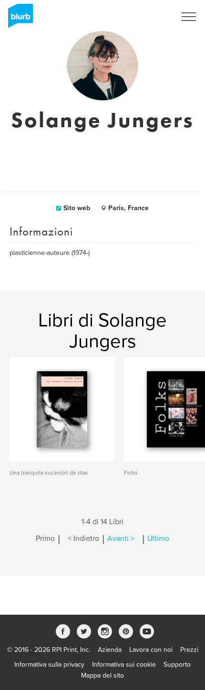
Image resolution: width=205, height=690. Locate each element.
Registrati (149, 16)
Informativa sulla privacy (49, 664)
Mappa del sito (102, 675)
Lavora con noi (151, 650)
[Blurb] (17, 19)
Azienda (110, 650)
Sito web (76, 208)
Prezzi (189, 650)
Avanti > (120, 538)
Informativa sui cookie (124, 664)
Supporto (177, 664)
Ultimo (158, 538)
